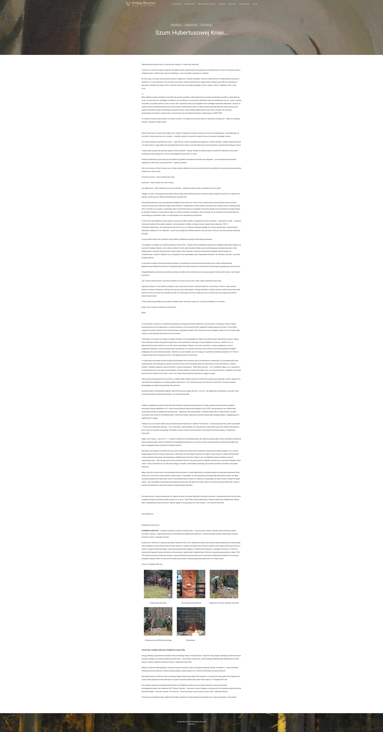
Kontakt (254, 4)
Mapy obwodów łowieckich (206, 4)
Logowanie (191, 724)
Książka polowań (189, 4)
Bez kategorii (176, 25)
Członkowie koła (244, 4)
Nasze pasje (232, 4)
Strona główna (206, 25)
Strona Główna (176, 4)
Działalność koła (191, 25)
